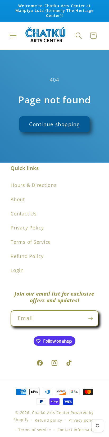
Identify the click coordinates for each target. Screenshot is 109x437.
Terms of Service (31, 242)
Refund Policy (27, 256)
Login (17, 270)
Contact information (77, 429)
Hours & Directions (34, 185)
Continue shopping (54, 124)
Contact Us (24, 213)
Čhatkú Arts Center (51, 412)
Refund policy (48, 420)
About (18, 199)
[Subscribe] (90, 318)
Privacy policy (82, 420)
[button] (13, 35)
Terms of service (34, 429)
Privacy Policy (27, 227)
